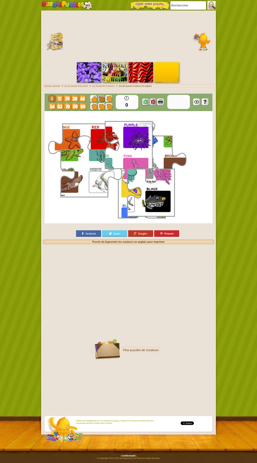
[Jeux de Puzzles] (67, 5)
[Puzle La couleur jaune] (166, 82)
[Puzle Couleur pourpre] (89, 82)
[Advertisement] (128, 35)
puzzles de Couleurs (144, 350)
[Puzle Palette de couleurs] (115, 82)
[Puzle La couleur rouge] (140, 82)
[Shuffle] (145, 101)
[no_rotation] (152, 101)
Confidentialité (128, 456)
